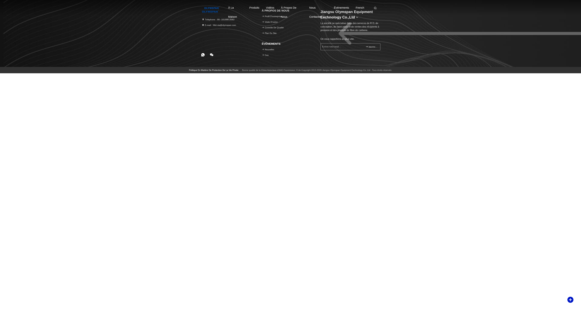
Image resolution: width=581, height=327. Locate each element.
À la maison (232, 9)
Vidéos (270, 7)
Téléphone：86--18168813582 (219, 19)
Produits (254, 7)
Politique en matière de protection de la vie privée (213, 70)
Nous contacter (315, 9)
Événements (341, 7)
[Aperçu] (211, 7)
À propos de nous (288, 9)
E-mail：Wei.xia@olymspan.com (220, 25)
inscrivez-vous (373, 47)
